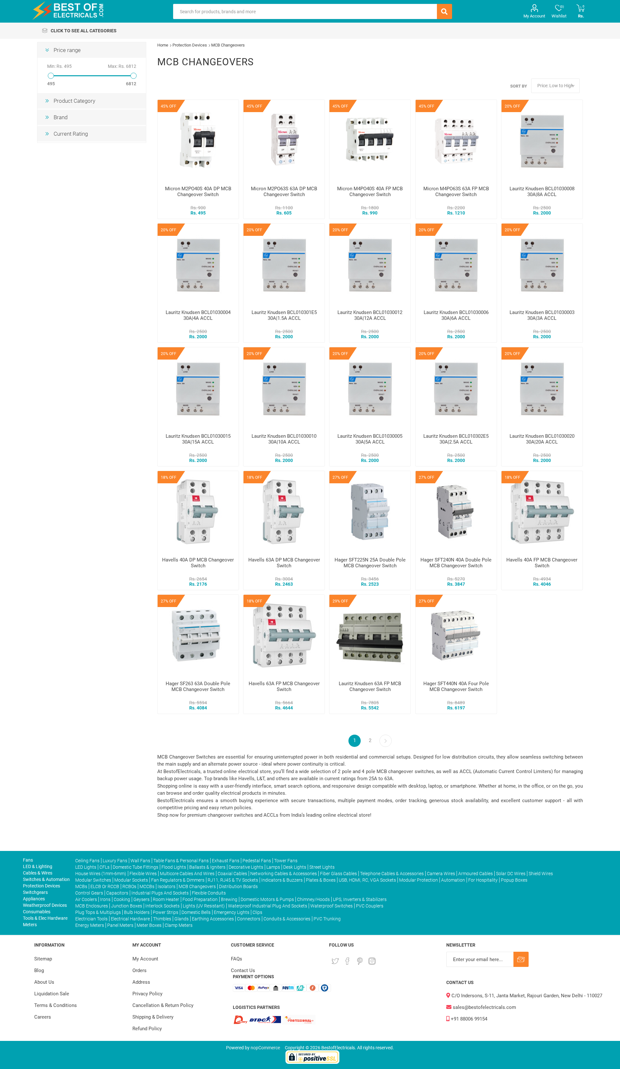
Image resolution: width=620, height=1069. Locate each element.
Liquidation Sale (51, 994)
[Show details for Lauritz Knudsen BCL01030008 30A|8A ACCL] (542, 140)
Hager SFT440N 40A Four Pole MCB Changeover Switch (456, 686)
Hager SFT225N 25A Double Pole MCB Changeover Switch (370, 563)
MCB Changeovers (197, 886)
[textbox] (305, 11)
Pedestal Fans (257, 860)
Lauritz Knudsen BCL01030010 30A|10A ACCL (284, 439)
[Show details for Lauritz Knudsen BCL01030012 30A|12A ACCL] (369, 264)
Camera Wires (441, 873)
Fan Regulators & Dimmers (177, 880)
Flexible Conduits (209, 893)
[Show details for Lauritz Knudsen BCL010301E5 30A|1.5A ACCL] (284, 264)
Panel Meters (120, 925)
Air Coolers (86, 899)
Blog (39, 970)
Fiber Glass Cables (338, 873)
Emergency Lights (231, 912)
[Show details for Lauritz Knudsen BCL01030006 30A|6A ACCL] (456, 264)
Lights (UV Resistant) (204, 905)
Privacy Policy (147, 994)
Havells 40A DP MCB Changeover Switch (198, 563)
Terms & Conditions (55, 1005)
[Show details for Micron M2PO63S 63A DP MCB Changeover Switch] (284, 140)
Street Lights (322, 867)
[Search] (444, 11)
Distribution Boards (238, 886)
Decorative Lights (246, 867)
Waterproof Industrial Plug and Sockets (267, 905)
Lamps (273, 867)
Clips (257, 912)
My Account (534, 16)
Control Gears (89, 893)
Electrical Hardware (130, 918)
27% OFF (340, 477)
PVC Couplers (369, 905)
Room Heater (166, 899)
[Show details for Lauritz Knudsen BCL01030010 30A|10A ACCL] (284, 387)
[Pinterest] (360, 961)
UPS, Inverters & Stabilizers (360, 899)
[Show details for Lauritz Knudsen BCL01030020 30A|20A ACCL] (542, 387)
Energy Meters (89, 925)
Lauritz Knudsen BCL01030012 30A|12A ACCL (369, 315)
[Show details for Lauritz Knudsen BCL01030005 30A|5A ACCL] (369, 387)
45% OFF (168, 106)
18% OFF (168, 477)
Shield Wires (541, 873)
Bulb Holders (137, 912)
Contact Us (243, 970)
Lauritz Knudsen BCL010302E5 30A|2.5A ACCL (456, 439)
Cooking (122, 899)
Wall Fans (140, 860)
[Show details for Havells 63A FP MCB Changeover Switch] (284, 635)
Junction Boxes (126, 905)
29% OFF (340, 601)
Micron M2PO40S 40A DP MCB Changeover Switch (198, 191)
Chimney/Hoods (313, 899)
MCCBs (147, 886)
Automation (453, 880)
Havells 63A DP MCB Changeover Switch (284, 563)
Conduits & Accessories (287, 918)
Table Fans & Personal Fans (181, 860)
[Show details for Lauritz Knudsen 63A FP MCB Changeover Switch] (369, 635)
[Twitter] (335, 961)
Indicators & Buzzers (282, 880)
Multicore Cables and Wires (187, 873)
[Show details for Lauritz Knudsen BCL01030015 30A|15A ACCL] (198, 387)
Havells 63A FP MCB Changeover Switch (284, 686)
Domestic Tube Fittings (135, 867)
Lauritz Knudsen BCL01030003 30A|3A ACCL (542, 315)
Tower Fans (285, 860)
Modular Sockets (131, 880)
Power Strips (165, 912)
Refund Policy (147, 1029)
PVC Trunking (327, 918)
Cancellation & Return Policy (162, 1005)
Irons (105, 899)
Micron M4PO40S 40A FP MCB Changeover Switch (370, 191)
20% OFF (512, 106)
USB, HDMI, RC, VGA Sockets (367, 880)
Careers (42, 1017)
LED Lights (85, 867)
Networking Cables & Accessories (283, 873)
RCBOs (129, 886)
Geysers (141, 899)
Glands (181, 918)
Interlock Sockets (162, 905)
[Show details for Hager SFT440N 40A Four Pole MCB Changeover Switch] (456, 635)
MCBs (81, 886)
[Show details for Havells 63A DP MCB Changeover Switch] (284, 511)
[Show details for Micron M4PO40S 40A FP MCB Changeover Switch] (369, 140)
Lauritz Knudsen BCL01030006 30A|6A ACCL (456, 315)
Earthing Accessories (213, 918)
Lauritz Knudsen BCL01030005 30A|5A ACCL (369, 439)
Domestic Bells (196, 912)
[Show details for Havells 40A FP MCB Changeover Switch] (542, 511)
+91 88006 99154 (468, 1019)
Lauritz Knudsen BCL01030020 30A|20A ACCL (542, 439)
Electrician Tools (91, 918)
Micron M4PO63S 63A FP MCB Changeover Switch (456, 191)
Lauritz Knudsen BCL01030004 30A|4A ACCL (198, 315)
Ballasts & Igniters (207, 867)
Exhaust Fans (225, 860)
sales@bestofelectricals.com (483, 1007)
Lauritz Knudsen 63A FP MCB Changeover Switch (370, 686)
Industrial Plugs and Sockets (160, 893)
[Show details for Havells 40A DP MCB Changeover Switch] (198, 511)
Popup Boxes (514, 880)
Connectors (248, 918)
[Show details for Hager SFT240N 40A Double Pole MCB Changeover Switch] (456, 511)
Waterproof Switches (331, 905)
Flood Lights (173, 867)
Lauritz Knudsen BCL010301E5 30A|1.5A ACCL (284, 315)
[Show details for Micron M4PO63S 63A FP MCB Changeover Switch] (456, 140)
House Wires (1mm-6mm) (100, 873)
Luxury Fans (115, 860)
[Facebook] (347, 961)
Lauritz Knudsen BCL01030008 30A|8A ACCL (542, 191)
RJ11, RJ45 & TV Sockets (233, 880)
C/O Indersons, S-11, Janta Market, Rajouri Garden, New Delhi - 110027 (526, 996)
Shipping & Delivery (152, 1017)
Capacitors (117, 893)
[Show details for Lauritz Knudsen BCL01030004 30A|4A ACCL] (198, 264)
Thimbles (162, 918)
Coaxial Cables (232, 873)
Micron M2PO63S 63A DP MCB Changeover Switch (284, 191)
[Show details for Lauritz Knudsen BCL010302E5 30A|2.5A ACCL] (456, 387)
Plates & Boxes (321, 880)
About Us (44, 982)
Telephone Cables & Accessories (392, 873)
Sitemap (43, 959)
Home (162, 45)
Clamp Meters (178, 925)
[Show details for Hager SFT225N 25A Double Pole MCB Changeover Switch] (369, 511)
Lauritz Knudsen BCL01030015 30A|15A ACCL (198, 439)
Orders (139, 970)
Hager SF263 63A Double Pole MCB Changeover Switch (198, 686)
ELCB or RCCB (104, 886)
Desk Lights (294, 867)
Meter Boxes (149, 925)
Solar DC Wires (510, 873)
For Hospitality (483, 880)
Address (141, 982)
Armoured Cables (475, 873)
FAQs (236, 959)
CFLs (104, 867)
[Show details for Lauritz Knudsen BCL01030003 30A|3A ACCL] (542, 264)
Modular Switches (93, 880)
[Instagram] (372, 961)
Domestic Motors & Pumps (267, 899)
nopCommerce (265, 1047)
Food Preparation (200, 899)
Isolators (166, 886)
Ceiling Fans (87, 860)
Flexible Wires (143, 873)
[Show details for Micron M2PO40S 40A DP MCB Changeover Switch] (198, 140)
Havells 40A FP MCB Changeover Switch (541, 563)
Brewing (229, 899)
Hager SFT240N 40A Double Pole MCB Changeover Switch (455, 563)
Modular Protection (418, 880)
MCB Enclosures (91, 905)
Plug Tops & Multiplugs (98, 912)
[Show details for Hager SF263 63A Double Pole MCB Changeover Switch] (198, 635)
